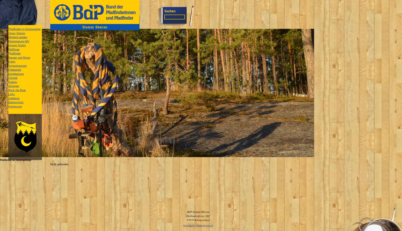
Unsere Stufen (17, 45)
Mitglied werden (17, 37)
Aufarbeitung (16, 74)
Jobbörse (13, 98)
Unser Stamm (16, 33)
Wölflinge (13, 49)
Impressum (15, 106)
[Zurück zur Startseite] (94, 12)
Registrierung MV (18, 41)
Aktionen (13, 86)
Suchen (169, 11)
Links (11, 94)
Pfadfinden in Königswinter (24, 29)
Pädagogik (14, 69)
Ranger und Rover (19, 57)
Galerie (12, 82)
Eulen (11, 61)
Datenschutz (16, 102)
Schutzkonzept (17, 65)
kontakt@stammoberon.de (198, 225)
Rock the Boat (17, 90)
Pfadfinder (14, 53)
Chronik (13, 78)
